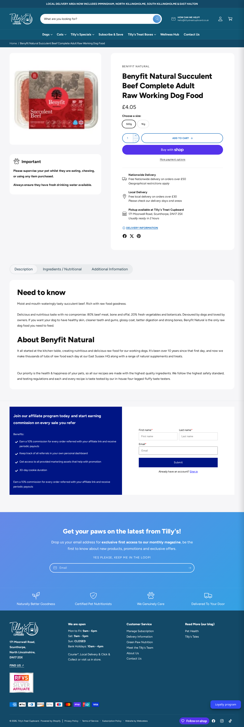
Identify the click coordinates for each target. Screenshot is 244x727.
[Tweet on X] (131, 236)
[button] (230, 19)
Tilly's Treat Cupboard (28, 721)
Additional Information (110, 269)
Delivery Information (139, 636)
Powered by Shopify (51, 721)
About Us (133, 653)
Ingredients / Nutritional (62, 269)
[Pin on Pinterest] (138, 236)
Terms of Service (90, 721)
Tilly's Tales (192, 636)
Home (13, 43)
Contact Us (134, 658)
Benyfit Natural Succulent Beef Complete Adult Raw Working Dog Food (62, 43)
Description (23, 269)
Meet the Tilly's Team (140, 647)
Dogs (45, 34)
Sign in (194, 471)
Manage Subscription (140, 631)
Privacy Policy (71, 721)
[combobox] (101, 19)
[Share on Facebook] (124, 236)
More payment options (172, 159)
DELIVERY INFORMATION (142, 228)
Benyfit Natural (135, 66)
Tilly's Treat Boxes (140, 34)
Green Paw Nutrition (140, 642)
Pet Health (192, 631)
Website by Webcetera (136, 721)
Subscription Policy (111, 721)
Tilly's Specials (81, 34)
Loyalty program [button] (225, 704)
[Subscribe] (190, 568)
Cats (60, 34)
